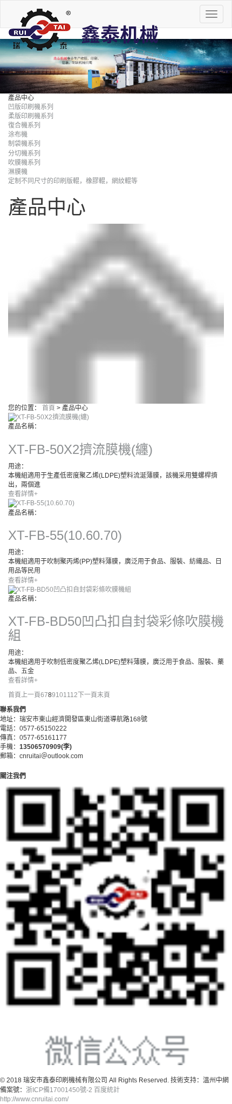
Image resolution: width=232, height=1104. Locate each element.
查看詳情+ (23, 494)
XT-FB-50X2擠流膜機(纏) (80, 449)
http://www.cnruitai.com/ (34, 1099)
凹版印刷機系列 (30, 107)
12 (74, 695)
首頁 (48, 408)
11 (66, 695)
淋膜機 (18, 172)
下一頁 (87, 695)
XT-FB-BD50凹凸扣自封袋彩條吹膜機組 (116, 628)
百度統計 (107, 1090)
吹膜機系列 (24, 162)
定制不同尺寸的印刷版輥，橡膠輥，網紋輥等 (73, 181)
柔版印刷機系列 (30, 116)
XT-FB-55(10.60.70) (65, 535)
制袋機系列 (24, 144)
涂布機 (18, 134)
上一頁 (30, 695)
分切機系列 (24, 153)
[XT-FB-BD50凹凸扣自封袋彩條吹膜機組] (69, 589)
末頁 (103, 695)
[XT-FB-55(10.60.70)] (41, 503)
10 (59, 695)
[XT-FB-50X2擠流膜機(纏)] (48, 417)
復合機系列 (24, 125)
